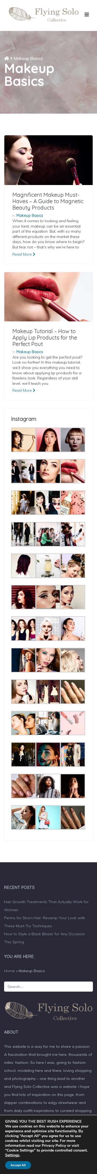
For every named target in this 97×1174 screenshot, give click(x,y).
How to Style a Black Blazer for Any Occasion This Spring (44, 937)
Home (9, 970)
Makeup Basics (29, 215)
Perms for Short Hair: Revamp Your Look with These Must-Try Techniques (44, 921)
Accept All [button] (18, 1165)
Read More (22, 254)
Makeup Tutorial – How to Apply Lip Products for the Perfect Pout (44, 337)
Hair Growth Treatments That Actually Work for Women (46, 905)
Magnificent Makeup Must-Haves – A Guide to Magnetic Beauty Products (48, 201)
